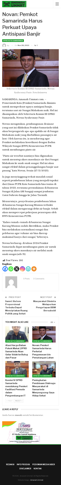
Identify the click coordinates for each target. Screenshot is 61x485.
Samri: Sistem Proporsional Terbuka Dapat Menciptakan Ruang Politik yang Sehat (16, 307)
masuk (18, 415)
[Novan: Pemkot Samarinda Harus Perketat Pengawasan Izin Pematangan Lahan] (44, 334)
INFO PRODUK (23, 464)
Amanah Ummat (36, 480)
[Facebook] (5, 268)
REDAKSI (10, 464)
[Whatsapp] (10, 268)
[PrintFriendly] (28, 268)
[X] (16, 268)
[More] (34, 268)
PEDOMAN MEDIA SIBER (43, 464)
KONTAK (38, 468)
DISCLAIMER (25, 468)
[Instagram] (22, 268)
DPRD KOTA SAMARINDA (13, 41)
